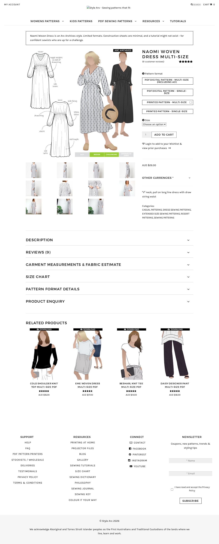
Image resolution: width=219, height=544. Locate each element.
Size (146, 120)
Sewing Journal (82, 488)
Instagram (139, 460)
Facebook (139, 448)
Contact (139, 442)
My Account (12, 4)
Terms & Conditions (27, 482)
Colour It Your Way (83, 500)
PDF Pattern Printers (28, 454)
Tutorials (178, 21)
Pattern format (152, 73)
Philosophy (83, 482)
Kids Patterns (81, 21)
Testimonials (27, 471)
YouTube (140, 466)
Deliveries (28, 465)
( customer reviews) (153, 61)
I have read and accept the (192, 489)
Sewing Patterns (164, 217)
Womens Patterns (45, 21)
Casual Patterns (152, 209)
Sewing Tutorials (82, 465)
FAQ (27, 448)
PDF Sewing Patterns (115, 21)
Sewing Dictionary (82, 477)
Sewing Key (83, 494)
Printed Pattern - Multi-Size (167, 102)
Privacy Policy (28, 477)
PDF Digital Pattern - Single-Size (167, 92)
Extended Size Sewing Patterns (161, 213)
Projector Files (83, 448)
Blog (82, 454)
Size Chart (82, 471)
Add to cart (164, 134)
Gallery (82, 459)
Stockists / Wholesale (27, 459)
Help (28, 442)
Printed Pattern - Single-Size (166, 111)
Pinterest (139, 454)
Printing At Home (82, 442)
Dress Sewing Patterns (177, 209)
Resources (151, 21)
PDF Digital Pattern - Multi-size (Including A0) (167, 81)
